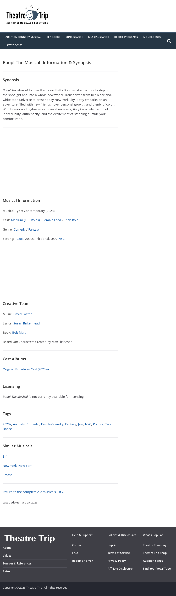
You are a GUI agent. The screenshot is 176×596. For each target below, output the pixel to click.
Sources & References (17, 563)
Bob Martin (20, 332)
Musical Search (98, 37)
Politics (98, 424)
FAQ (75, 553)
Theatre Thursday (154, 545)
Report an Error (82, 561)
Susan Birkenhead (26, 323)
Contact (77, 545)
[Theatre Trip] (30, 535)
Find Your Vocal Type (157, 568)
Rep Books (53, 37)
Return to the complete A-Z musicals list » (33, 492)
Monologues (152, 37)
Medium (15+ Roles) (25, 220)
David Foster (22, 314)
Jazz (80, 424)
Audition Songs (153, 561)
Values (7, 555)
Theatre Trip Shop (155, 553)
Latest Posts (14, 45)
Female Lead (52, 220)
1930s (19, 239)
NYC (61, 239)
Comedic (32, 424)
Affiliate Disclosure (120, 568)
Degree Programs (126, 37)
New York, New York (17, 466)
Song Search (74, 37)
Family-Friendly (52, 424)
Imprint (113, 545)
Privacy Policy (117, 561)
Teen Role (71, 220)
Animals (19, 424)
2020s (7, 424)
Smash (8, 475)
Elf (4, 456)
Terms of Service (119, 553)
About (7, 548)
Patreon (8, 571)
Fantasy (34, 229)
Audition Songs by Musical (23, 37)
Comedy (20, 229)
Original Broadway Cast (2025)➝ (26, 369)
